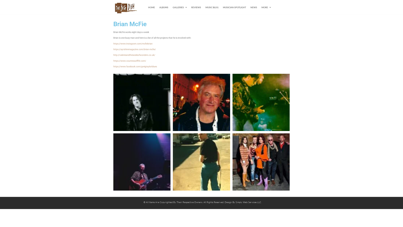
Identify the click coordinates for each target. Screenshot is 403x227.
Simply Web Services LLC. (249, 202)
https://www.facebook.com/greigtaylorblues (135, 66)
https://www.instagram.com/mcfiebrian (133, 43)
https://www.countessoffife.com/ (129, 61)
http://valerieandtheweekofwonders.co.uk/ (134, 55)
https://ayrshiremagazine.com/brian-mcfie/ (134, 49)
